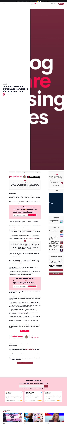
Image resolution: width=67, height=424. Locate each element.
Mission (22, 6)
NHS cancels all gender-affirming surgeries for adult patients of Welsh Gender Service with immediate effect (53, 237)
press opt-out (18, 261)
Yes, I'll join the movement (25, 362)
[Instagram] (55, 185)
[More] (45, 6)
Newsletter (53, 3)
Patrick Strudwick (21, 312)
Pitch (40, 6)
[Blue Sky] (53, 185)
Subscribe (61, 3)
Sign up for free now (25, 330)
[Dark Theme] (3, 3)
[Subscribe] (62, 183)
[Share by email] (31, 172)
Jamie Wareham (9, 94)
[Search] (4, 3)
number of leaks (29, 272)
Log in (57, 3)
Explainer (4, 83)
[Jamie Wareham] (4, 94)
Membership (36, 6)
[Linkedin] (58, 185)
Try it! (32, 215)
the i (22, 201)
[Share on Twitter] (12, 172)
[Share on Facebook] (19, 172)
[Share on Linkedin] (25, 172)
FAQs (43, 6)
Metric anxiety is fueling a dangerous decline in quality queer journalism (54, 246)
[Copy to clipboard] (38, 172)
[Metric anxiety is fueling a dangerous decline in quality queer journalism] (33, 417)
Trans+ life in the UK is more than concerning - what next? (53, 250)
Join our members (56, 270)
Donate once (56, 273)
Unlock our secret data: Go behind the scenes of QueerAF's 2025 (54, 221)
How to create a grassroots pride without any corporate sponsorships (54, 242)
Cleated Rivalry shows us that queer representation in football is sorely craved (54, 231)
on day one (37, 310)
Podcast (31, 6)
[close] (66, 1)
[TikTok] (56, 185)
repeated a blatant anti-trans (30, 238)
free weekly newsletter (29, 349)
